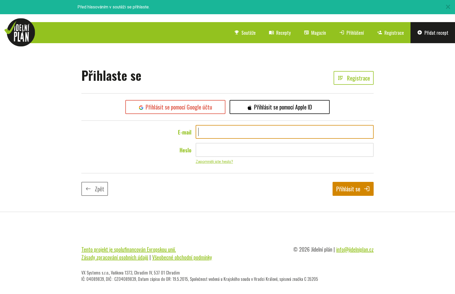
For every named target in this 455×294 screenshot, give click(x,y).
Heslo (185, 150)
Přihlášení (351, 32)
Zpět (94, 189)
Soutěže (245, 32)
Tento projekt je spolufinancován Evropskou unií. (128, 249)
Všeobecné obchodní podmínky (182, 257)
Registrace (390, 32)
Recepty (280, 32)
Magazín (315, 32)
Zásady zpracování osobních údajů (114, 257)
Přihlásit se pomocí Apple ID (283, 107)
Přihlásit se (353, 189)
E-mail (184, 132)
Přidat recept (432, 32)
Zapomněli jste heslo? (214, 162)
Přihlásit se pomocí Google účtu (179, 107)
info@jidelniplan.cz (355, 249)
